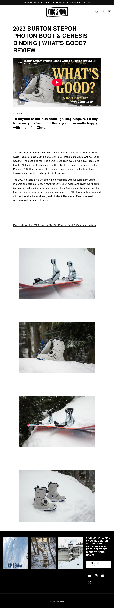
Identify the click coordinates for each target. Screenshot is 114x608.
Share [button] (19, 113)
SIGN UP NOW (95, 564)
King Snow (60, 601)
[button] (4, 12)
